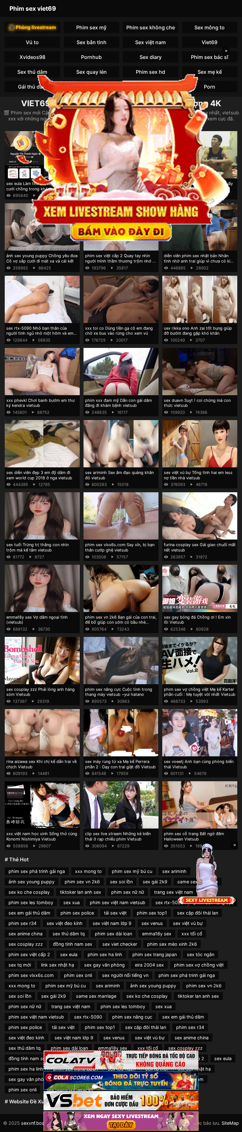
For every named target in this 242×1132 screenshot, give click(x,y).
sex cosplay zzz (26, 944)
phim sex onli (78, 975)
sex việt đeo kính (65, 923)
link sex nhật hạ (57, 964)
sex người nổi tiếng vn (125, 975)
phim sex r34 (23, 923)
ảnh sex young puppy (32, 881)
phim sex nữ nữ (127, 892)
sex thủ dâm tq (69, 933)
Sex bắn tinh (92, 42)
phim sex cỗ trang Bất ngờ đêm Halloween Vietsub (194, 836)
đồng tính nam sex (72, 944)
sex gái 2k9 (155, 881)
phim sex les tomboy (31, 902)
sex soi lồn (121, 881)
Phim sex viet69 (32, 8)
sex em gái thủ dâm (29, 912)
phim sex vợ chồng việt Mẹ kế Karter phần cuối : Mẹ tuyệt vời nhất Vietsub (199, 692)
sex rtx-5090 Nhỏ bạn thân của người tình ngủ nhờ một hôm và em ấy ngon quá (39, 333)
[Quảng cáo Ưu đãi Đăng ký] (121, 1080)
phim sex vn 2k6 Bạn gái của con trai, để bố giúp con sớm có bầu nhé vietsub (121, 622)
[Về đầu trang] (228, 1124)
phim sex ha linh (105, 954)
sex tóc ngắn (200, 954)
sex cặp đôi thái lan (197, 912)
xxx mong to (88, 871)
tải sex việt (115, 912)
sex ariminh (174, 871)
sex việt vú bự (188, 923)
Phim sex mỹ (91, 27)
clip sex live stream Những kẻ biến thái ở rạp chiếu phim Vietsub (118, 836)
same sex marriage (96, 996)
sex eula (69, 954)
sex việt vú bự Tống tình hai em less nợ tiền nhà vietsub (198, 475)
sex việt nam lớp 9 (112, 923)
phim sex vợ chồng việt (199, 964)
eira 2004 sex (149, 964)
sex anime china (26, 933)
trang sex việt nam (173, 892)
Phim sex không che (150, 27)
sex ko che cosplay (29, 892)
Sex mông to (209, 27)
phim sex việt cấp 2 (29, 954)
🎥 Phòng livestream (32, 27)
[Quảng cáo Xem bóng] (121, 1060)
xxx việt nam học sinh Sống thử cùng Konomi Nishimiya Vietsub (41, 836)
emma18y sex (156, 933)
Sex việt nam (150, 42)
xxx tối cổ (192, 933)
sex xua (71, 902)
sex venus (152, 923)
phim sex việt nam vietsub (117, 902)
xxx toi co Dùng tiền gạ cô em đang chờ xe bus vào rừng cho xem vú (119, 331)
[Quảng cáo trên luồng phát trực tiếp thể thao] (121, 1121)
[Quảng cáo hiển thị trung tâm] (121, 156)
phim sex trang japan (154, 954)
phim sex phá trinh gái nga (37, 871)
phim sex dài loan (113, 933)
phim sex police (77, 912)
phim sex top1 (152, 912)
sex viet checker (119, 944)
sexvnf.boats (35, 1123)
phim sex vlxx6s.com (31, 975)
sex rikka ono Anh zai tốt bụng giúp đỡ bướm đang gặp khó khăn (198, 331)
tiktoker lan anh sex (80, 892)
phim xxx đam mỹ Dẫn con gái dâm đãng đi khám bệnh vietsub (118, 403)
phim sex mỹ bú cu (132, 871)
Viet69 (209, 42)
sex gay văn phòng (104, 964)
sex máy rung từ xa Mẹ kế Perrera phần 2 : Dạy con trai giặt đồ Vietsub (120, 764)
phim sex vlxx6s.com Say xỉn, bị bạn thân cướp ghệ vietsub (119, 547)
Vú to (32, 42)
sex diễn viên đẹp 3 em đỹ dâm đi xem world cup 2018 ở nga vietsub (39, 475)
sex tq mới (20, 964)
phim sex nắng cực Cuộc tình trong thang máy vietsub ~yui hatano (118, 692)
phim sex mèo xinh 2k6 (172, 944)
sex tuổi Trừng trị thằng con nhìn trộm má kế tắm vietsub (37, 547)
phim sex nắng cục (132, 1016)
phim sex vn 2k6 (82, 881)
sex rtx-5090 (169, 902)
